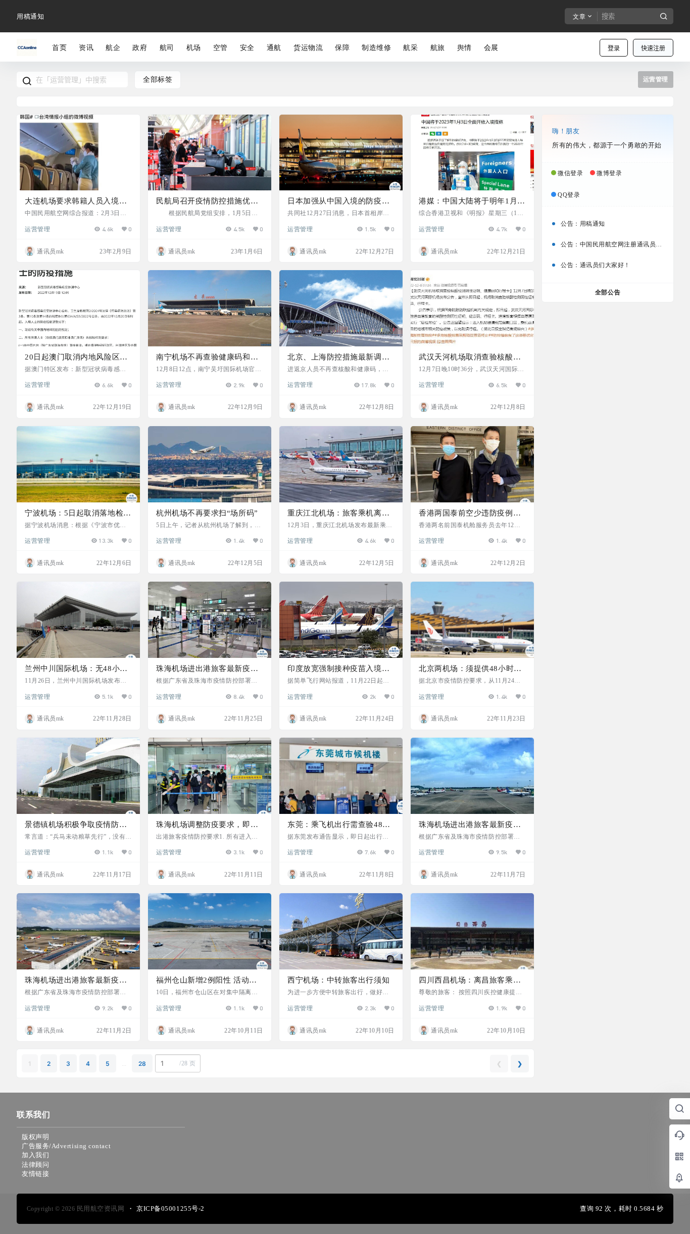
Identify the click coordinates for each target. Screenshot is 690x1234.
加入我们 (35, 1155)
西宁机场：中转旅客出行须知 (338, 980)
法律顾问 (35, 1164)
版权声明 (35, 1137)
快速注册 (653, 48)
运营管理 (37, 229)
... (124, 1063)
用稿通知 (30, 16)
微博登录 (609, 173)
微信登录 (570, 173)
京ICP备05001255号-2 (170, 1208)
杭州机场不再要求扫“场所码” (207, 513)
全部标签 (157, 79)
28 (142, 1063)
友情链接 (35, 1173)
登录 (614, 48)
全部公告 (607, 291)
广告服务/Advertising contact (66, 1146)
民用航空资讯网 (99, 1208)
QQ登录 (569, 194)
